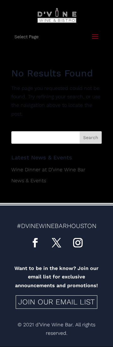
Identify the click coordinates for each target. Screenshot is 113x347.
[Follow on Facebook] (35, 242)
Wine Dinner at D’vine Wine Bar (48, 170)
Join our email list (56, 302)
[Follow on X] (56, 242)
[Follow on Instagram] (77, 242)
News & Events (28, 181)
